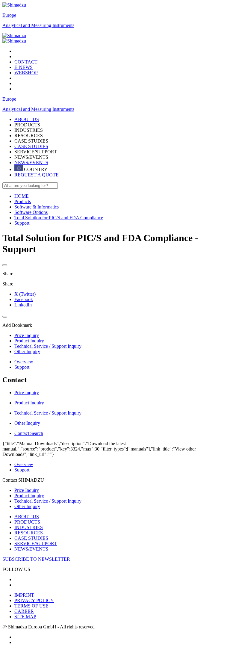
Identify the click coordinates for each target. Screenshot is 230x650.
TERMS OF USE (31, 605)
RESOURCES (28, 532)
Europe (9, 15)
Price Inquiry (26, 490)
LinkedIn (23, 304)
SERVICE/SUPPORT (35, 543)
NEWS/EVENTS (31, 162)
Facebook (23, 299)
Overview (23, 361)
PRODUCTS (27, 521)
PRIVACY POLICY (34, 600)
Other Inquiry (27, 506)
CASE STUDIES (31, 146)
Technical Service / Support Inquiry (47, 501)
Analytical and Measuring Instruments (38, 25)
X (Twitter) (25, 294)
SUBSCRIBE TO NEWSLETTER (36, 559)
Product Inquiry (29, 495)
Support (21, 367)
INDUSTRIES (28, 527)
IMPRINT (24, 595)
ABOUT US (26, 516)
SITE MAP (25, 616)
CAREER (24, 611)
